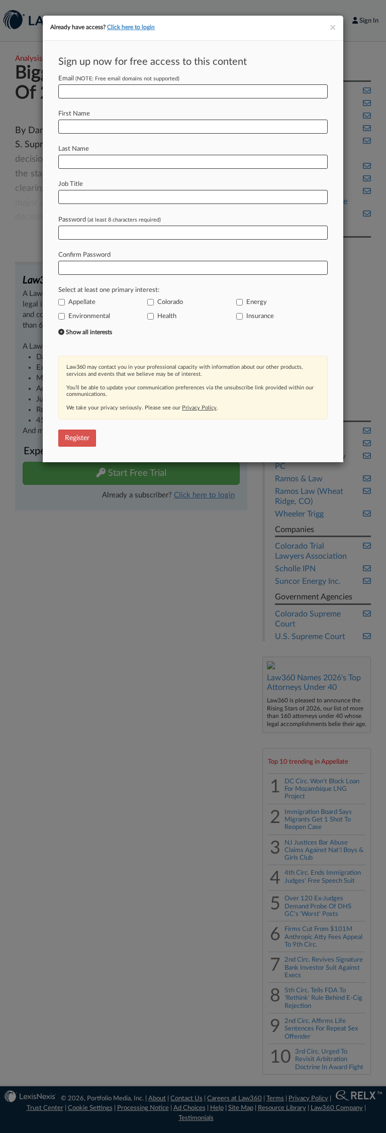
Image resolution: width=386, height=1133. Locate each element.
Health (166, 316)
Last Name (73, 149)
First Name (74, 114)
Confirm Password (84, 255)
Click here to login (131, 27)
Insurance (260, 316)
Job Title (70, 184)
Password (109, 220)
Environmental (89, 316)
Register (77, 438)
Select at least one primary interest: (108, 290)
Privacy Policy (199, 407)
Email (118, 78)
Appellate (81, 302)
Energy (256, 302)
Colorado (170, 302)
